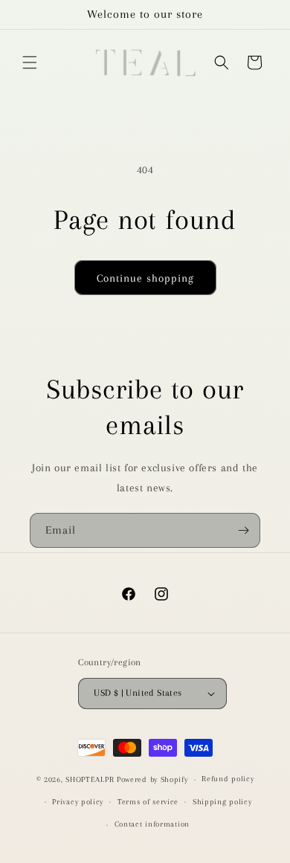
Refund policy (228, 778)
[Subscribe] (243, 530)
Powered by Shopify (152, 779)
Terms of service (147, 802)
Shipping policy (222, 802)
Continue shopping (145, 278)
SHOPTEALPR (89, 779)
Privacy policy (77, 802)
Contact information (152, 824)
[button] (29, 62)
